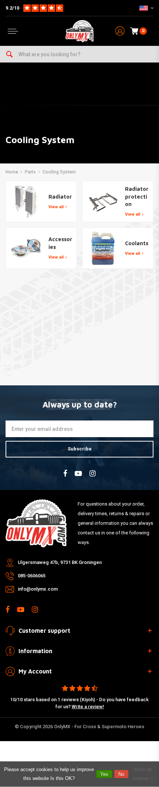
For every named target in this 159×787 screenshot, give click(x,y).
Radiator (60, 196)
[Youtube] (78, 473)
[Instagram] (92, 473)
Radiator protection (137, 196)
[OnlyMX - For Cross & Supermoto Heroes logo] (79, 31)
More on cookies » (142, 774)
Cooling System (59, 172)
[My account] (120, 31)
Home (12, 172)
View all (56, 207)
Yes (104, 774)
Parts (30, 172)
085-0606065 (31, 575)
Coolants (136, 243)
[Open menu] (13, 31)
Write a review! (88, 706)
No (121, 774)
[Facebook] (65, 473)
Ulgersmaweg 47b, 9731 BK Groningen (60, 562)
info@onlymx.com (38, 589)
